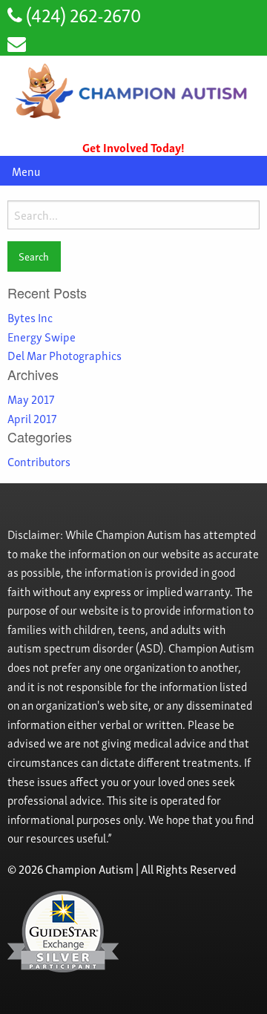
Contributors (38, 461)
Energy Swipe (41, 336)
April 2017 (31, 418)
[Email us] (16, 42)
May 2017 (30, 398)
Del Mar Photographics (64, 354)
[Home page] (133, 91)
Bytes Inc (30, 317)
